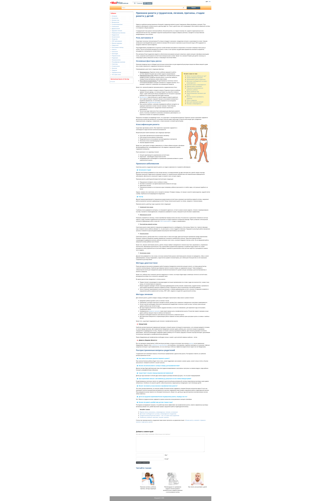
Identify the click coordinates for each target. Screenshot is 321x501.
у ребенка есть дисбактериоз (159, 345)
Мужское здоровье (117, 43)
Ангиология (115, 18)
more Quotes (112, 81)
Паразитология (116, 55)
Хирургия (114, 70)
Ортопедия (115, 53)
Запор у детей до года (193, 91)
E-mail (166, 459)
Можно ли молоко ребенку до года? (196, 76)
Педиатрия (115, 58)
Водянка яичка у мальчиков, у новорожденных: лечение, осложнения (159, 412)
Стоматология (116, 66)
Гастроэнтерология (117, 24)
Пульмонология (116, 60)
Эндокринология (116, 72)
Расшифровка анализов (118, 62)
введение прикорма (154, 311)
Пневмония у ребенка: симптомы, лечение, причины (154, 417)
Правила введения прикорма (195, 77)
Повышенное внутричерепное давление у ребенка (195, 89)
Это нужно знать (116, 74)
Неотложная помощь (117, 47)
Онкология (115, 51)
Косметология (116, 37)
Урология (114, 68)
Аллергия (114, 16)
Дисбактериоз (143, 97)
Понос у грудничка (192, 100)
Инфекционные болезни (118, 33)
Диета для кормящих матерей (195, 102)
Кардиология (115, 35)
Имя (166, 455)
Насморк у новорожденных (194, 103)
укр (209, 1)
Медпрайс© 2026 (159, 498)
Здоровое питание (117, 30)
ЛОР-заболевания (117, 41)
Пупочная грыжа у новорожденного (196, 84)
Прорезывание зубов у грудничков (196, 79)
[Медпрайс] (119, 2)
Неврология (115, 45)
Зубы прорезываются (166, 221)
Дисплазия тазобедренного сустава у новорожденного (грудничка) (158, 414)
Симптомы (115, 64)
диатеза (191, 343)
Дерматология (116, 28)
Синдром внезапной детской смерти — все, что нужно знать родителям (159, 415)
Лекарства (115, 39)
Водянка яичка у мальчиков (194, 86)
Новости (114, 49)
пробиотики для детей (154, 102)
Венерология (115, 22)
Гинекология (115, 26)
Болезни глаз (115, 20)
